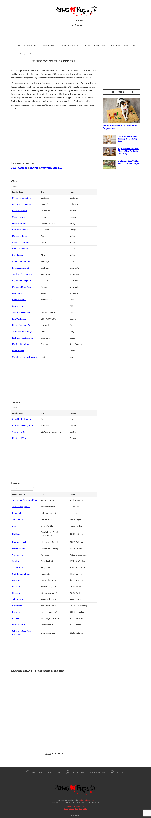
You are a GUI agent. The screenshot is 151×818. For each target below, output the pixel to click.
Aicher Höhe (17, 567)
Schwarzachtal (18, 599)
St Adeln (16, 593)
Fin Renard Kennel (20, 438)
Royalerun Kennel (20, 229)
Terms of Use (73, 809)
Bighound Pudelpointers (23, 280)
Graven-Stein (18, 554)
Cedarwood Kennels (21, 242)
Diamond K (17, 293)
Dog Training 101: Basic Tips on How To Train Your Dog (128, 151)
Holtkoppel (17, 534)
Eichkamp (16, 586)
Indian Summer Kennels (22, 261)
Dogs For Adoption (96, 46)
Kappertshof (17, 513)
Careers (66, 809)
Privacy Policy (83, 809)
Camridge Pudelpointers (23, 419)
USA (13, 167)
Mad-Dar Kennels (20, 248)
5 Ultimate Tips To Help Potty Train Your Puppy (129, 162)
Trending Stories (120, 46)
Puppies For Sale (72, 46)
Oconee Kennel (19, 217)
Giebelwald (17, 605)
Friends (83, 806)
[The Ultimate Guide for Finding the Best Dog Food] (109, 137)
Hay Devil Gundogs (20, 344)
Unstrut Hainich (19, 542)
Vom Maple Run (19, 431)
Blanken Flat (17, 618)
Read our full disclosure (86, 800)
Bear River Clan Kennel (22, 204)
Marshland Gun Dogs (21, 287)
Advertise (77, 806)
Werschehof (17, 519)
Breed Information (27, 46)
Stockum (16, 561)
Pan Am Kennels (19, 210)
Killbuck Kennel (19, 299)
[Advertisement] (54, 693)
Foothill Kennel (19, 223)
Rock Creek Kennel (20, 267)
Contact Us (69, 806)
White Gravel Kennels (21, 312)
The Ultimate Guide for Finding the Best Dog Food (128, 139)
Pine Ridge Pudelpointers (23, 425)
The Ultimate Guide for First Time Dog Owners (120, 127)
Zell (14, 525)
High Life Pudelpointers (22, 337)
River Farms (17, 255)
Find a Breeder (50, 46)
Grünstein (16, 580)
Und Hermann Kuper (21, 574)
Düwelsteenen (18, 548)
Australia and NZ (51, 167)
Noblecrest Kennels (20, 236)
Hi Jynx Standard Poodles (23, 325)
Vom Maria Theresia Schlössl (24, 500)
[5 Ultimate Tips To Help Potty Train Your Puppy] (109, 161)
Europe (33, 167)
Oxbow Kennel (18, 306)
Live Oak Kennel (19, 318)
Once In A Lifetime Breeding (24, 357)
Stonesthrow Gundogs (22, 331)
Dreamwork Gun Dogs (22, 197)
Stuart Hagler (18, 350)
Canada (22, 167)
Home (13, 54)
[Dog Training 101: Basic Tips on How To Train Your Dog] (109, 149)
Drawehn (16, 612)
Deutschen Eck (18, 624)
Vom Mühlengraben (21, 506)
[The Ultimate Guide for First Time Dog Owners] (121, 99)
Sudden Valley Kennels (22, 274)
